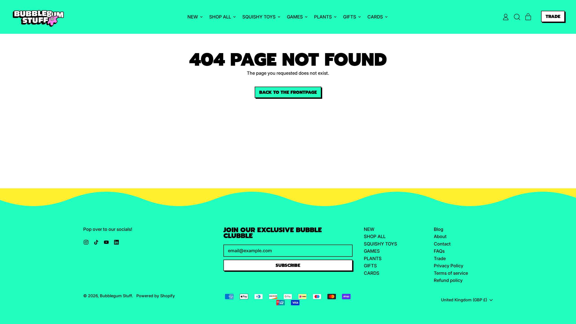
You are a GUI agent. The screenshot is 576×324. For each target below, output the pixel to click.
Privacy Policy (448, 265)
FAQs (439, 251)
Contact (442, 244)
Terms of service (451, 273)
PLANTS (373, 258)
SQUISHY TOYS (380, 244)
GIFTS (370, 265)
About (440, 236)
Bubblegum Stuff (116, 295)
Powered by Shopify (155, 295)
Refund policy (448, 280)
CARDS (371, 273)
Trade (440, 258)
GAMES (372, 251)
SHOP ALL (375, 236)
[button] (517, 17)
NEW (369, 229)
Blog (438, 229)
